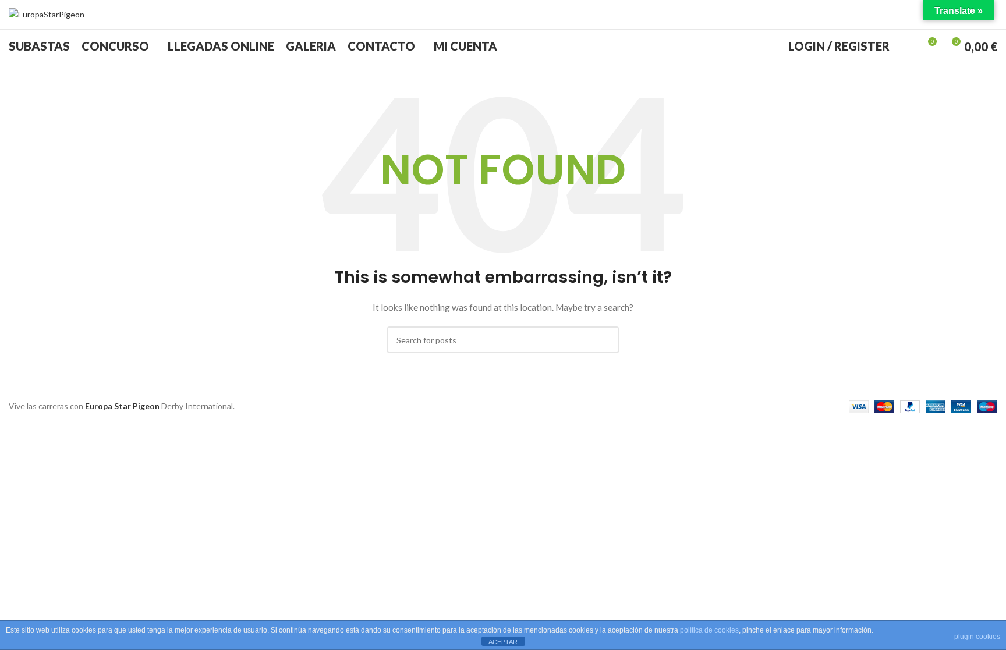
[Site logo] (46, 14)
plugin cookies (977, 637)
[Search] (905, 46)
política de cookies (709, 630)
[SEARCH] (606, 339)
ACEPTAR (503, 641)
